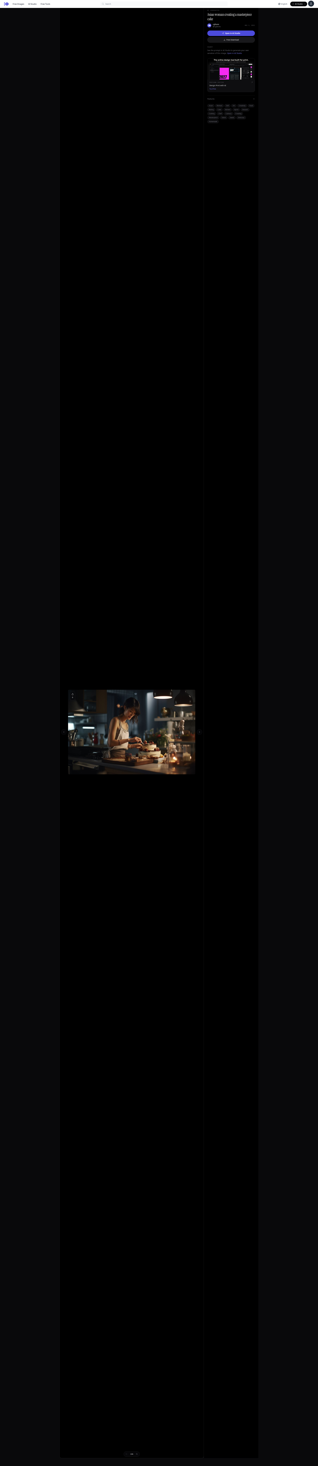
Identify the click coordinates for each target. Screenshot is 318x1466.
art (234, 106)
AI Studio (32, 4)
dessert (245, 110)
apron (236, 110)
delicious (241, 118)
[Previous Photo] (64, 732)
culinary (228, 114)
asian (211, 106)
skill (227, 106)
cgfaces (216, 24)
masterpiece (213, 118)
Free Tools (45, 4)
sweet (232, 118)
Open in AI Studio (232, 33)
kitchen (227, 110)
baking (211, 110)
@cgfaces (217, 26)
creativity (242, 106)
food (251, 106)
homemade (213, 121)
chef (220, 114)
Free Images (18, 4)
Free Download (232, 40)
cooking (212, 114)
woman (219, 106)
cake (219, 110)
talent (224, 118)
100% (131, 1454)
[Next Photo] (199, 732)
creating (238, 114)
